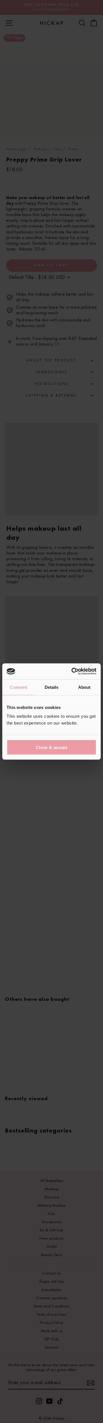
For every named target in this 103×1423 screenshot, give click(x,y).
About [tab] (84, 687)
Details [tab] (52, 687)
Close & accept (51, 747)
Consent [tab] (18, 687)
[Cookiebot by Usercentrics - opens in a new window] (72, 671)
